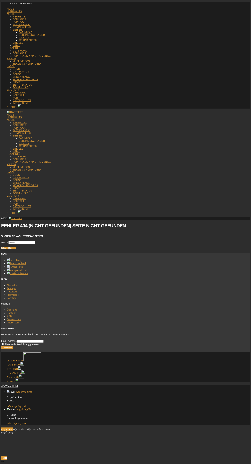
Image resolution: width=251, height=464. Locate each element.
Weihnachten (28, 40)
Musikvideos (21, 61)
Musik (11, 14)
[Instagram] (4, 458)
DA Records (21, 71)
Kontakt (18, 95)
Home (10, 9)
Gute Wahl (20, 50)
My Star (24, 37)
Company (13, 90)
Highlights (14, 11)
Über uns (19, 92)
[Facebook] (2, 458)
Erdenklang (21, 77)
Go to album (9, 386)
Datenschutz (22, 100)
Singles (18, 43)
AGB (15, 98)
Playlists (13, 48)
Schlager (19, 19)
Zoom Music (20, 87)
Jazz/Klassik (21, 24)
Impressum (20, 103)
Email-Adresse (9, 341)
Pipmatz (18, 82)
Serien (17, 30)
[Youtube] (6, 458)
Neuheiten (20, 16)
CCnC (16, 69)
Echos (17, 74)
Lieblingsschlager (32, 35)
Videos (11, 58)
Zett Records (22, 85)
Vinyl (16, 45)
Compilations (22, 27)
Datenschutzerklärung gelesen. (21, 344)
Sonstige (11, 298)
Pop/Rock (19, 22)
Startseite (8, 248)
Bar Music (25, 32)
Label (11, 66)
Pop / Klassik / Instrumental (32, 56)
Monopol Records (25, 79)
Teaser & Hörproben (27, 64)
